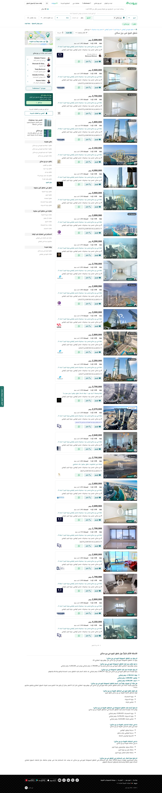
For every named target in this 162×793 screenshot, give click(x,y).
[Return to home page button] (131, 3)
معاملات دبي (76, 3)
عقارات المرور (48, 222)
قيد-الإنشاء (75, 17)
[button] (132, 18)
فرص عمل (128, 780)
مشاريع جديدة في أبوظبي (45, 242)
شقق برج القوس (47, 165)
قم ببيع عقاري (97, 3)
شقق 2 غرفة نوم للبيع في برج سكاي (42, 149)
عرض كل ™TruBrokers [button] (38, 88)
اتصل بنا (120, 780)
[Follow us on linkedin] (68, 780)
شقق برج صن (48, 172)
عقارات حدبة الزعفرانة (46, 225)
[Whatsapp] (79, 61)
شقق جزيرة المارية (47, 192)
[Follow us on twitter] (73, 780)
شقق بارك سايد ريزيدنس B (45, 176)
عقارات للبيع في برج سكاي (45, 156)
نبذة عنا (135, 780)
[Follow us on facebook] (77, 780)
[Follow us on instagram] (64, 780)
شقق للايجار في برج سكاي (45, 251)
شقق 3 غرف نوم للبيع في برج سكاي (42, 153)
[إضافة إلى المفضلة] (105, 55)
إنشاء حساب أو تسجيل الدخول (34, 3)
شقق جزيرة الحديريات (46, 206)
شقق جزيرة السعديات (46, 202)
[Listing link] (96, 51)
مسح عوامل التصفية (37, 23)
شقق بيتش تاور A (47, 179)
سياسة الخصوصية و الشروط (108, 780)
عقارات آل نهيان (48, 219)
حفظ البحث (27, 23)
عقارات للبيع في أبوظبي (45, 255)
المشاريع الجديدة (65, 3)
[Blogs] (54, 3)
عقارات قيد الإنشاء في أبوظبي (44, 238)
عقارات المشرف (48, 229)
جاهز (82, 17)
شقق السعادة (48, 199)
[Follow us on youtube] (59, 780)
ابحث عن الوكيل (108, 3)
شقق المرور (49, 195)
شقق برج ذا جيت (47, 169)
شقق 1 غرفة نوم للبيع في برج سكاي (42, 146)
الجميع (88, 17)
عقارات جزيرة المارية (46, 215)
